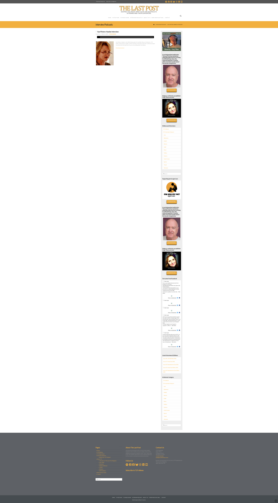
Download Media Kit (100, 1)
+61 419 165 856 (159, 456)
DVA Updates (103, 470)
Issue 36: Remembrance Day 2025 (170, 364)
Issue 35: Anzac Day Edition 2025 (170, 367)
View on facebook (172, 298)
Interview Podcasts (101, 455)
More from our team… (102, 472)
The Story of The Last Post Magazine (108, 460)
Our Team (102, 462)
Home (98, 450)
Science (165, 156)
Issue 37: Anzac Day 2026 (169, 361)
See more (174, 325)
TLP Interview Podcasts (168, 132)
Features (102, 464)
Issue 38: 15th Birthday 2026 (169, 358)
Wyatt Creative (142, 499)
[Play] (98, 37)
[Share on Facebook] (179, 298)
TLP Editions (166, 129)
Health (165, 141)
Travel (165, 164)
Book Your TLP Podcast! (105, 457)
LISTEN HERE (171, 90)
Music (165, 150)
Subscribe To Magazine (111, 1)
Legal (165, 147)
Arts (165, 135)
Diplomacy (166, 138)
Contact (99, 474)
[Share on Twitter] (177, 298)
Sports (165, 161)
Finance (101, 469)
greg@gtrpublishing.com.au (162, 457)
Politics (165, 153)
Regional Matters (103, 465)
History (165, 144)
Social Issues (112, 34)
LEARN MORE (171, 120)
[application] (125, 37)
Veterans (166, 167)
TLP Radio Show (100, 454)
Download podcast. (120, 48)
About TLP (99, 459)
